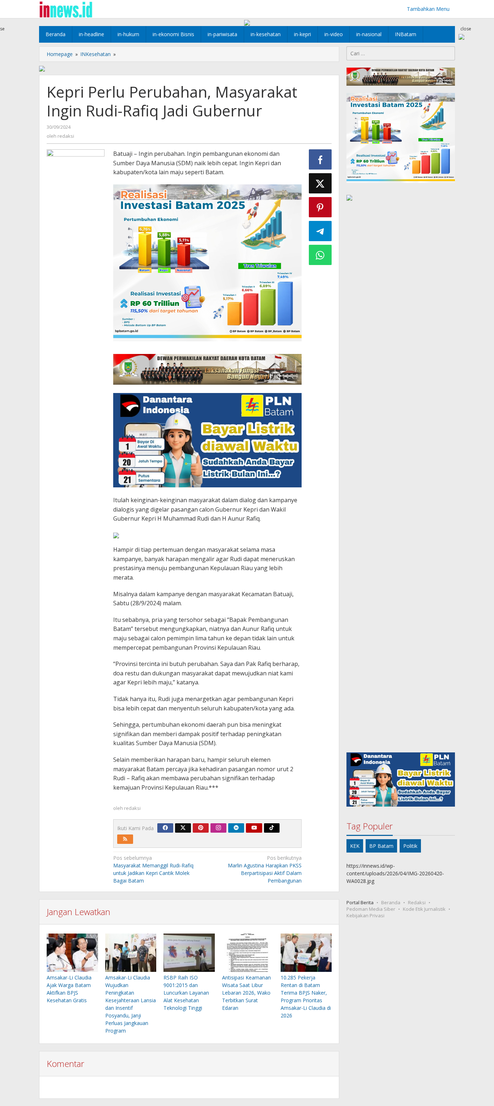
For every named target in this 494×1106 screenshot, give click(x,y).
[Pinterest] (201, 828)
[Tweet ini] (320, 183)
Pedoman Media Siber (370, 909)
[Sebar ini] (320, 159)
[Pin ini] (320, 207)
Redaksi (417, 902)
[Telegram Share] (320, 231)
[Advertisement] (400, 478)
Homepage (60, 54)
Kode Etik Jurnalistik (424, 909)
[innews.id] (65, 8)
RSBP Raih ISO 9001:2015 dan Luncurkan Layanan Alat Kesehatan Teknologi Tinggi (186, 992)
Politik (410, 845)
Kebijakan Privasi (365, 915)
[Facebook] (165, 828)
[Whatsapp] (320, 255)
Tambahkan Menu (428, 8)
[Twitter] (183, 828)
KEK (354, 845)
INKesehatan (95, 54)
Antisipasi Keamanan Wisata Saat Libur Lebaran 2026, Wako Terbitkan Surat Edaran (246, 992)
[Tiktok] (271, 828)
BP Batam (381, 845)
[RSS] (125, 839)
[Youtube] (254, 828)
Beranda (390, 902)
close (465, 29)
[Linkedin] (236, 828)
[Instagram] (218, 828)
